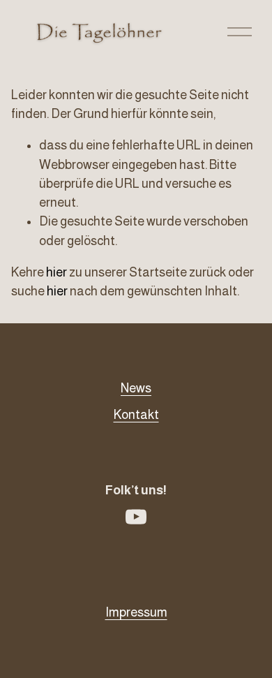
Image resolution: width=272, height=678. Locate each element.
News (136, 388)
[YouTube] (136, 517)
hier (56, 272)
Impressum (136, 612)
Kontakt (136, 415)
